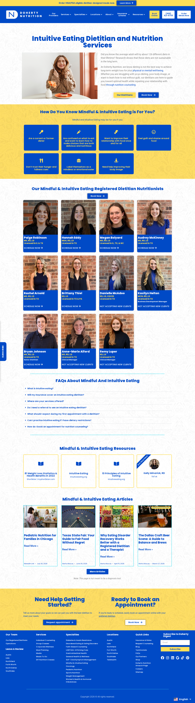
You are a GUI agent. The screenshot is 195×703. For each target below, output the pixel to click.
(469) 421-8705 (168, 14)
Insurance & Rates (122, 14)
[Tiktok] (182, 657)
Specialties (79, 14)
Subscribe (2, 351)
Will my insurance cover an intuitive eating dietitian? (55, 394)
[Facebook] (162, 657)
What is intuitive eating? (40, 388)
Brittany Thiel (72, 293)
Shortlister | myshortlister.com (41, 479)
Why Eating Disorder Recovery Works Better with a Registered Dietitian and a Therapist (115, 542)
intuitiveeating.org (78, 477)
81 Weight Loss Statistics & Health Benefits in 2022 (41, 474)
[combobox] (182, 699)
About (108, 14)
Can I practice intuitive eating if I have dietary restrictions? (59, 420)
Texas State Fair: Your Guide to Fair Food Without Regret (78, 539)
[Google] (177, 657)
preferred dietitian (107, 616)
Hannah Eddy (71, 238)
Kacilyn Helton (148, 293)
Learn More (125, 3)
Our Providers (53, 14)
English (183, 699)
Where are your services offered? (45, 401)
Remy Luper (108, 351)
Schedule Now (32, 247)
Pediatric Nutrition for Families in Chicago (40, 537)
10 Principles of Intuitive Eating (116, 474)
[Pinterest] (187, 657)
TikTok (154, 476)
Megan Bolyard (111, 238)
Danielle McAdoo (112, 293)
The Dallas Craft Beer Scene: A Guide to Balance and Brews (154, 539)
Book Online (154, 14)
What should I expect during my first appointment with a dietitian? (63, 413)
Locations (95, 14)
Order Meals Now (184, 14)
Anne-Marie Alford (76, 351)
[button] (97, 388)
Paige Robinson (35, 238)
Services (65, 14)
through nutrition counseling (121, 84)
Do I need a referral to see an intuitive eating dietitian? (56, 407)
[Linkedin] (172, 657)
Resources (138, 14)
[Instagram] (167, 657)
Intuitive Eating (78, 473)
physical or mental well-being (148, 70)
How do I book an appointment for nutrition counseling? (57, 426)
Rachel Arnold (34, 293)
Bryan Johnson (35, 351)
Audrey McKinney (151, 238)
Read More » (31, 545)
